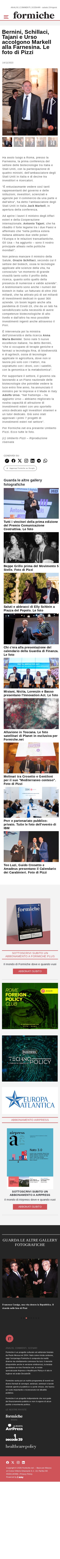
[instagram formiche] (18, 1463)
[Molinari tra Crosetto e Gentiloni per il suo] (31, 757)
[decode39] (30, 1437)
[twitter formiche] (12, 1463)
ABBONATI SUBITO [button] (30, 971)
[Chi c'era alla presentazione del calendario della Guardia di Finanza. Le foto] (31, 628)
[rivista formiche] (30, 1158)
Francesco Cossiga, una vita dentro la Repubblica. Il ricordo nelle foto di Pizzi (28, 1306)
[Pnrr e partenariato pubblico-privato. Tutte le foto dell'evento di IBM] (31, 802)
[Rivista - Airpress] (30, 1427)
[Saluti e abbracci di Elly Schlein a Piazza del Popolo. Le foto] (31, 588)
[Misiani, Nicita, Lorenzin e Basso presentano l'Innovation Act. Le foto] (31, 672)
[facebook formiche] (7, 1463)
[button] (7, 16)
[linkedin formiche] (23, 1463)
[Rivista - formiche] (30, 1417)
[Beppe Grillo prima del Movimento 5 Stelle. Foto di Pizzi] (31, 547)
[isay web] (20, 1477)
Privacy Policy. (26, 1474)
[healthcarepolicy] (30, 1447)
